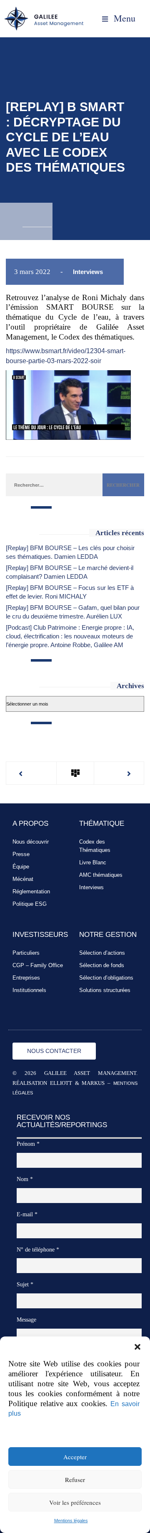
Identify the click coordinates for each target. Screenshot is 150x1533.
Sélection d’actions (102, 953)
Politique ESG (29, 904)
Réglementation (31, 891)
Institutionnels (29, 990)
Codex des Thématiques (94, 846)
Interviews (88, 271)
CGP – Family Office (37, 965)
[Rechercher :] (54, 484)
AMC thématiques (100, 875)
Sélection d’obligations (106, 978)
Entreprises (26, 978)
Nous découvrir (30, 842)
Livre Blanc (92, 862)
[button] (137, 1347)
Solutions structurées (104, 990)
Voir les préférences (75, 1502)
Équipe (20, 867)
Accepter (75, 1457)
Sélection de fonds (101, 965)
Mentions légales (71, 1520)
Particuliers (26, 953)
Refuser (75, 1479)
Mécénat (22, 879)
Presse (21, 854)
